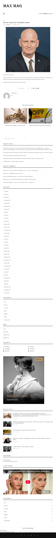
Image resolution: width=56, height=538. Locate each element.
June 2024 (6, 239)
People (5, 316)
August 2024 (6, 236)
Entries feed (5, 331)
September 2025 (7, 206)
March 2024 (6, 248)
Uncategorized (7, 319)
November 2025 (7, 200)
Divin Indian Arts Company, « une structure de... (15, 125)
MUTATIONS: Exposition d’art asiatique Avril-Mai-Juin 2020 (24, 179)
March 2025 (6, 221)
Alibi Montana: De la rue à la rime (16, 173)
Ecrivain (6, 305)
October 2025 (6, 203)
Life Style (6, 308)
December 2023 (7, 257)
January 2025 (6, 227)
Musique (6, 313)
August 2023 (6, 269)
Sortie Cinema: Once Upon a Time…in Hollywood (24, 182)
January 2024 (6, 254)
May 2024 (6, 242)
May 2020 (6, 284)
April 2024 (6, 245)
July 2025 (6, 212)
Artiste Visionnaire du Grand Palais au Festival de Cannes (14, 155)
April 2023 (6, 272)
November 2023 (7, 260)
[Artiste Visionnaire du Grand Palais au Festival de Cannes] (40, 116)
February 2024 (7, 251)
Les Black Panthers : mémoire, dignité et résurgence (13, 161)
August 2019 (6, 293)
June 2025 (6, 215)
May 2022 (6, 275)
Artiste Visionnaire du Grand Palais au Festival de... (40, 125)
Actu (4, 20)
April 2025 (6, 218)
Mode (5, 311)
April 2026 (6, 194)
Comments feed (6, 334)
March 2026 (6, 197)
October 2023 (6, 263)
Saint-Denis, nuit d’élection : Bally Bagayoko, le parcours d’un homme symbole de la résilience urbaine (23, 158)
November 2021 (7, 278)
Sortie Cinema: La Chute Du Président (25, 176)
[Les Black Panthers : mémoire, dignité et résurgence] (7, 449)
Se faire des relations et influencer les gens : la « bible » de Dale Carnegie (23, 170)
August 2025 (6, 209)
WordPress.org (6, 337)
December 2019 (7, 287)
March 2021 (6, 281)
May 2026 (6, 191)
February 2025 (7, 224)
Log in (4, 328)
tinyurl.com (5, 170)
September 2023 (7, 266)
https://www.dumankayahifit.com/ (9, 176)
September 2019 (7, 290)
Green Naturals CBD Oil (8, 182)
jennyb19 (8, 24)
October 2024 (6, 233)
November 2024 (7, 230)
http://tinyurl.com (6, 179)
